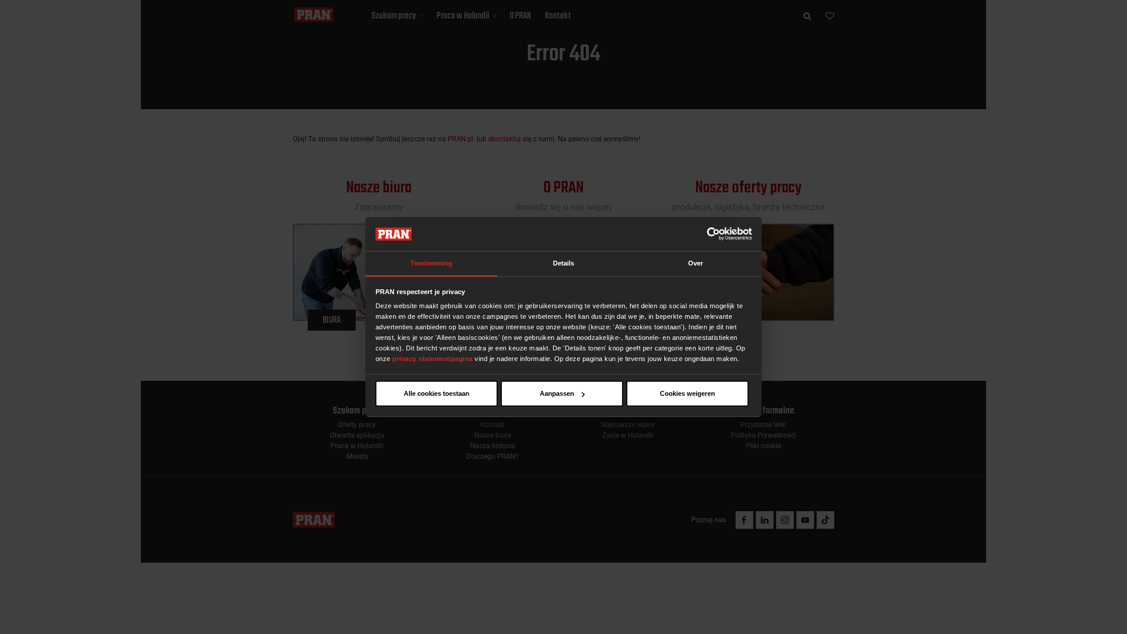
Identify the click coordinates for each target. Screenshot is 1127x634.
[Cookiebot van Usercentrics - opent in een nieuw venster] (713, 234)
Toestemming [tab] (431, 263)
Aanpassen (557, 393)
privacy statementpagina (432, 358)
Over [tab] (695, 263)
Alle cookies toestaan (436, 393)
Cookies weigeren (687, 393)
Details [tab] (564, 263)
